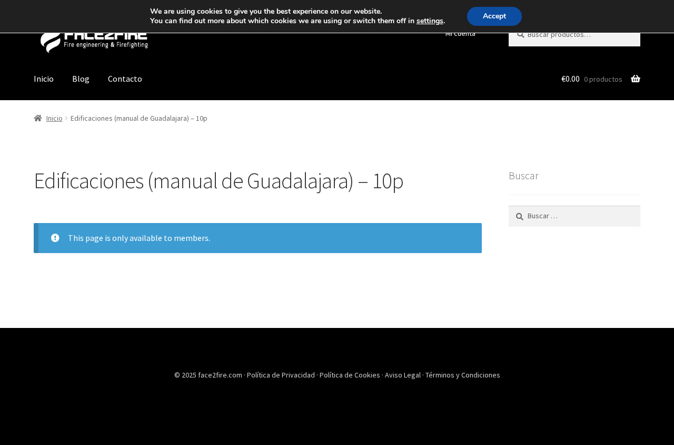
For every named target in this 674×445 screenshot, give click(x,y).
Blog (81, 78)
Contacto (125, 78)
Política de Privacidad (281, 375)
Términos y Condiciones (462, 375)
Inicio (44, 78)
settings (430, 21)
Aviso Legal (403, 375)
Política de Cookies (351, 375)
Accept (494, 16)
